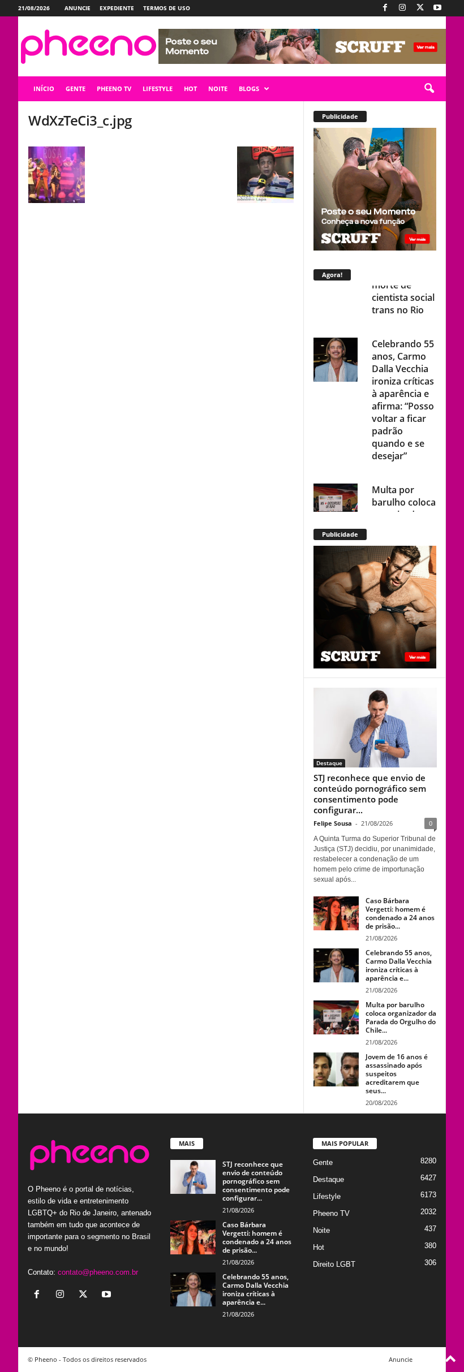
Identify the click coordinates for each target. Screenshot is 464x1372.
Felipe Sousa (332, 823)
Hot (318, 1247)
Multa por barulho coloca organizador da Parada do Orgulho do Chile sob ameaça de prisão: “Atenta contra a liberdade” (404, 502)
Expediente (117, 8)
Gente (323, 1162)
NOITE (217, 88)
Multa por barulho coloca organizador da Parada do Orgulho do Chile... (401, 1017)
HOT (190, 88)
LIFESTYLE (158, 88)
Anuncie (78, 8)
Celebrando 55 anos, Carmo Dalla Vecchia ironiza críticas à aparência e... (399, 965)
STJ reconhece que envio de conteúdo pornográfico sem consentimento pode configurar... (369, 794)
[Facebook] (385, 8)
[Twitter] (420, 8)
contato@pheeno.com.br (98, 1272)
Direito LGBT (334, 1264)
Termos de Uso (166, 8)
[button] (428, 88)
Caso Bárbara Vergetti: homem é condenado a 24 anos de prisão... (400, 913)
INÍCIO (43, 88)
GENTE (75, 88)
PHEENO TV (114, 88)
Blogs (249, 88)
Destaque (329, 763)
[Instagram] (402, 8)
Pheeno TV (331, 1213)
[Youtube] (437, 8)
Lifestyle (327, 1196)
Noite (321, 1230)
